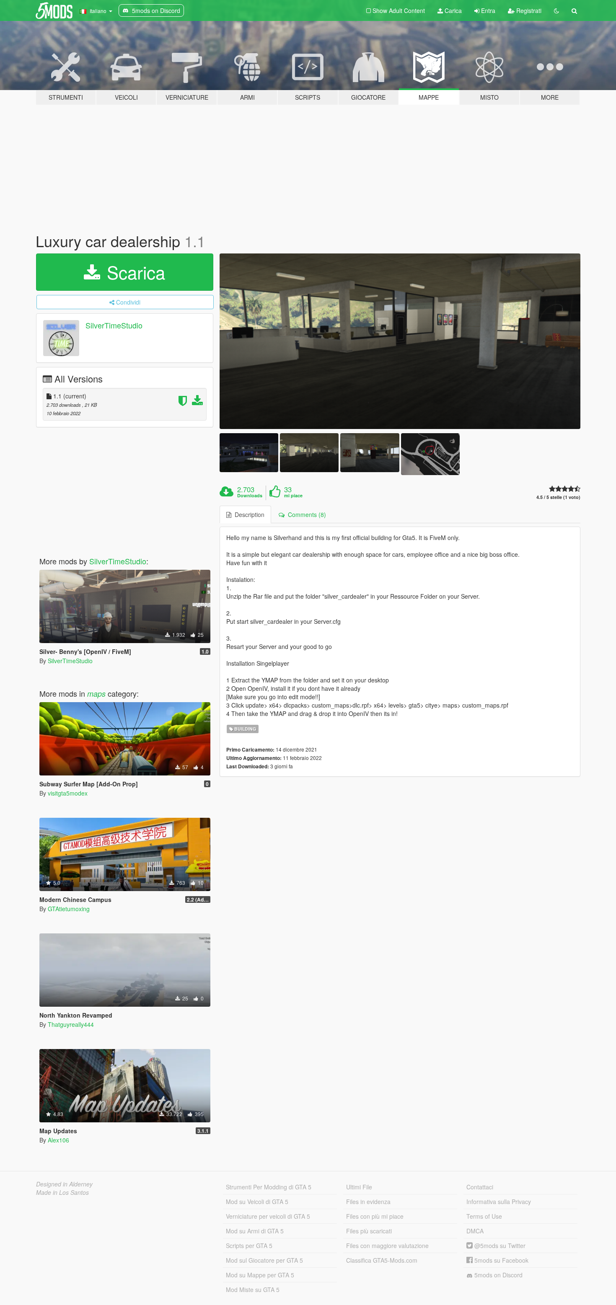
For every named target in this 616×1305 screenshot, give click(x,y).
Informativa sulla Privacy (498, 1201)
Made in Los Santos (62, 1192)
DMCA (475, 1231)
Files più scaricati (369, 1231)
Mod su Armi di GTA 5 (255, 1231)
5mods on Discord (498, 1275)
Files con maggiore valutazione (387, 1245)
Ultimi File (359, 1187)
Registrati (528, 10)
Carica (452, 10)
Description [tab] (247, 514)
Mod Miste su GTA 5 (253, 1289)
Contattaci (479, 1187)
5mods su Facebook (500, 1260)
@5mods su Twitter (499, 1245)
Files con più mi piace (375, 1216)
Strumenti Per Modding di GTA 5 (268, 1187)
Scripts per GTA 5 (249, 1245)
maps (96, 693)
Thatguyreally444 (71, 1024)
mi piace (293, 495)
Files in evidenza (368, 1201)
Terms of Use (484, 1216)
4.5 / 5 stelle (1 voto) (558, 497)
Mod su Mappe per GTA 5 (260, 1275)
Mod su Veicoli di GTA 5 (257, 1201)
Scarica (133, 271)
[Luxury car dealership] (400, 341)
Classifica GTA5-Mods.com (381, 1260)
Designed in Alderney (64, 1184)
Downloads (249, 495)
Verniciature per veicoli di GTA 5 (268, 1216)
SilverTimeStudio (113, 325)
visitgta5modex (68, 793)
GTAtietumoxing (69, 908)
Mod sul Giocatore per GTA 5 (264, 1260)
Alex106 (58, 1140)
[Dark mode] (556, 10)
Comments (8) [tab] (305, 514)
